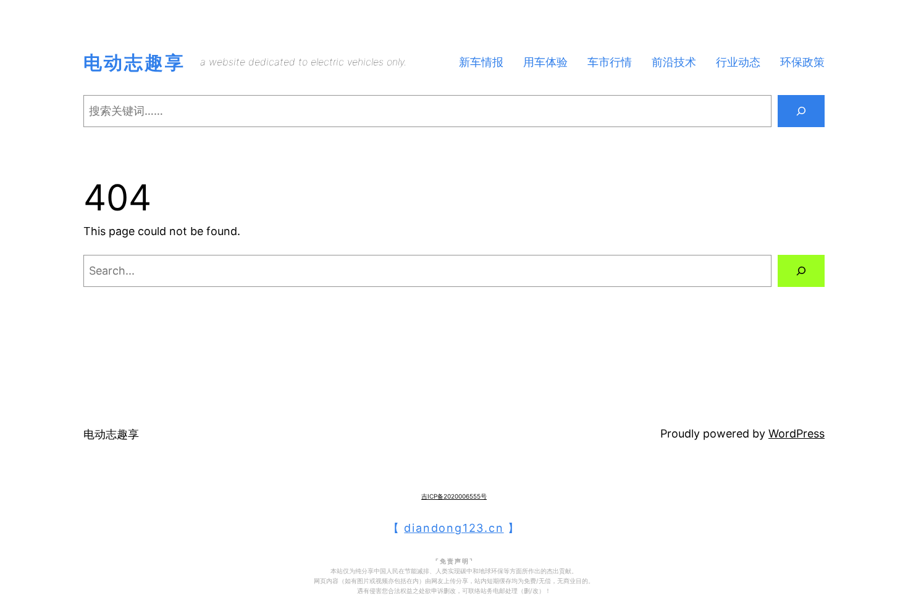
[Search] (801, 111)
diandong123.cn (453, 527)
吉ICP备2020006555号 (454, 496)
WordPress (796, 433)
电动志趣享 (134, 62)
